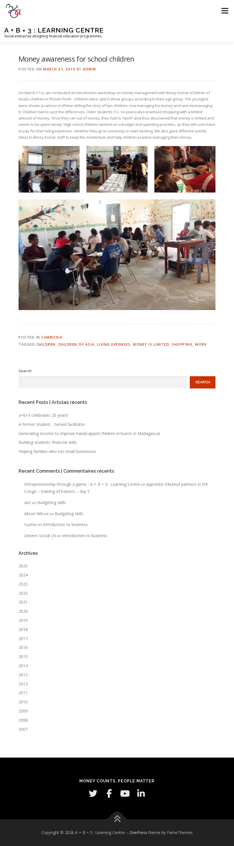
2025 (23, 565)
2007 (23, 729)
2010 (23, 702)
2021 (23, 602)
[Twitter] (93, 793)
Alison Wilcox (36, 513)
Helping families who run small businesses (57, 451)
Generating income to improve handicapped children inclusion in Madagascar (89, 433)
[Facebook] (109, 793)
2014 (23, 665)
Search (25, 370)
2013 (23, 674)
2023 (23, 584)
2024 (23, 575)
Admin (89, 69)
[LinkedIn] (141, 793)
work (201, 344)
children (46, 344)
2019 (23, 620)
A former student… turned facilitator (52, 424)
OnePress (138, 832)
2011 (23, 692)
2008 (23, 720)
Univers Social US (40, 535)
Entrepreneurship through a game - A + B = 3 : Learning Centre (82, 484)
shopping (182, 344)
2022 (23, 593)
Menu (225, 10)
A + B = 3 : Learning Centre (54, 30)
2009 (23, 711)
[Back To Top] (117, 819)
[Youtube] (125, 793)
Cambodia (51, 337)
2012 (23, 684)
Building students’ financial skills (48, 442)
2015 (23, 656)
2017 (23, 638)
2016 (23, 647)
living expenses (114, 344)
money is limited (151, 344)
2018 (23, 629)
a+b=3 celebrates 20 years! (43, 415)
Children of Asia (76, 344)
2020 (23, 611)
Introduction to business (65, 524)
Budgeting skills (51, 502)
